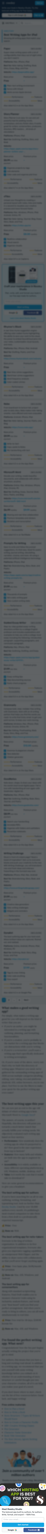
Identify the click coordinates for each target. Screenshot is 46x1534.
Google (11, 1530)
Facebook (32, 1530)
